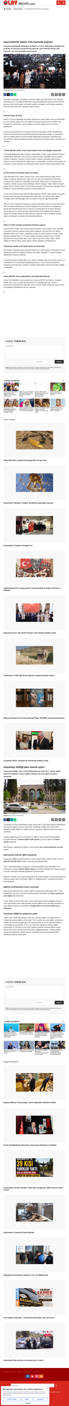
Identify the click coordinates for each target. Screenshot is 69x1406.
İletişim (19, 1371)
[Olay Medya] (19, 2)
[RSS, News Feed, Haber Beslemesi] (41, 1376)
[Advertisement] (34, 25)
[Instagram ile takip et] (36, 1376)
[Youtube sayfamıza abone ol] (32, 1376)
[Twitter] (8, 94)
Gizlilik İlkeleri (27, 1371)
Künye (13, 1371)
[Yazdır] (52, 94)
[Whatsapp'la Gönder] (14, 94)
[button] (56, 94)
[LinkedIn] (11, 94)
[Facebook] (5, 94)
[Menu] (63, 2)
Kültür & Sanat (18, 9)
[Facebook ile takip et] (28, 1376)
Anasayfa (9, 9)
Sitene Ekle (36, 1371)
